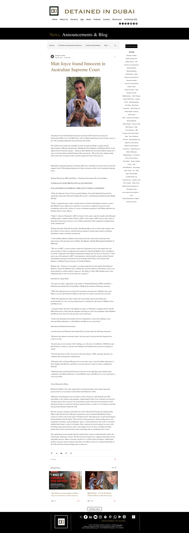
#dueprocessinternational (131, 77)
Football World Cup (131, 177)
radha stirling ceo (135, 108)
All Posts (51, 45)
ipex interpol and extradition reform (131, 192)
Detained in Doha (131, 93)
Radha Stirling (130, 62)
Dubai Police (135, 183)
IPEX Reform (129, 127)
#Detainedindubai (134, 102)
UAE (136, 62)
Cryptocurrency (126, 180)
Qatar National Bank (131, 173)
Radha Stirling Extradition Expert (131, 186)
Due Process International (131, 65)
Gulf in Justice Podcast (131, 158)
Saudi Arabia (127, 170)
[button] (115, 45)
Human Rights (127, 124)
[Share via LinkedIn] (61, 453)
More (106, 45)
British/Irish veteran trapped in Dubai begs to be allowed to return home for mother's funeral (64, 494)
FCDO (126, 102)
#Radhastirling (127, 96)
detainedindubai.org (134, 139)
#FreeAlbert (126, 161)
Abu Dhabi (128, 105)
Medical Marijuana (131, 152)
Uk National (136, 155)
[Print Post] (71, 453)
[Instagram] (100, 517)
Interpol (137, 99)
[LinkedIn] (91, 517)
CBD (136, 130)
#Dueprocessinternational (132, 146)
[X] (123, 24)
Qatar (136, 90)
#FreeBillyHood (127, 167)
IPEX (137, 170)
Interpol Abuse (131, 86)
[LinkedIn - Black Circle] (128, 24)
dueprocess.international (131, 142)
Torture (129, 164)
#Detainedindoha (131, 121)
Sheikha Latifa (136, 180)
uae (133, 170)
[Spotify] (137, 24)
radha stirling (131, 114)
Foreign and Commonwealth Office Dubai (131, 133)
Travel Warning (129, 130)
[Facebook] (86, 517)
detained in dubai (129, 90)
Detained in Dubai (131, 55)
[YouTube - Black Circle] (131, 24)
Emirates (125, 139)
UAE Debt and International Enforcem (70, 45)
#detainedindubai (131, 68)
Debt (134, 164)
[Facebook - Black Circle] (125, 24)
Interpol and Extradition (93, 45)
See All (114, 467)
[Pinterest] (134, 24)
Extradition (126, 108)
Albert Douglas (136, 96)
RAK (135, 127)
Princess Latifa (136, 124)
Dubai (136, 74)
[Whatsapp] (120, 24)
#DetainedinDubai (131, 71)
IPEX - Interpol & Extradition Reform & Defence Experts (131, 118)
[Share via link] (66, 453)
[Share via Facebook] (52, 453)
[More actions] (115, 56)
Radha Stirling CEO (131, 58)
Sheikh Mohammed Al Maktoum (131, 198)
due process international (131, 83)
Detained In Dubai (131, 80)
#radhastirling (129, 74)
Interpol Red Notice (128, 99)
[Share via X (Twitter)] (56, 453)
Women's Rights (135, 161)
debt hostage (136, 167)
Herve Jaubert (127, 183)
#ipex (126, 136)
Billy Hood (135, 105)
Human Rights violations (131, 111)
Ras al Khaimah (133, 136)
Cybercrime (126, 149)
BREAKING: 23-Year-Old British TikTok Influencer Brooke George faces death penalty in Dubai (100, 494)
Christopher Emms (131, 189)
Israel (131, 195)
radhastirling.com (135, 149)
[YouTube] (95, 517)
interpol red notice (131, 202)
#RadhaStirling (127, 155)
